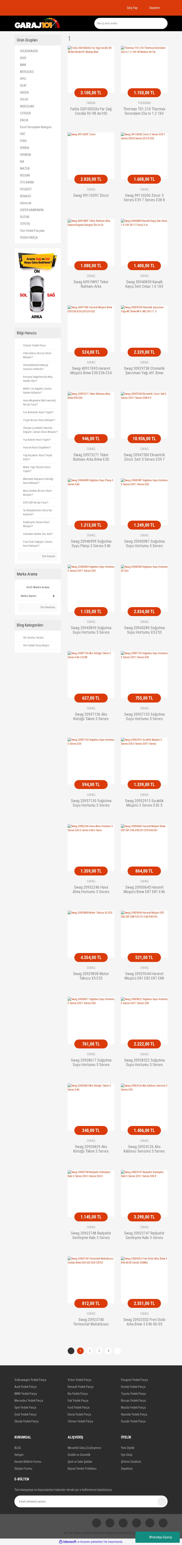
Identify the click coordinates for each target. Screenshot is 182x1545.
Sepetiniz (127, 1468)
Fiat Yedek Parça (78, 1400)
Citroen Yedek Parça (80, 1421)
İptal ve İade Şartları (80, 1461)
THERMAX (144, 103)
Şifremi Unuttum (131, 1461)
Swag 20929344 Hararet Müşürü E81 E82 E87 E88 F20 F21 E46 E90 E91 (144, 976)
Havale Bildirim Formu (27, 1461)
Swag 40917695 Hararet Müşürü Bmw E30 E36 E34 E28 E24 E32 (91, 371)
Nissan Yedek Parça (133, 1400)
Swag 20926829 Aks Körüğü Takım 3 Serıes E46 (91, 1149)
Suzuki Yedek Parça (133, 1421)
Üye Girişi (126, 1455)
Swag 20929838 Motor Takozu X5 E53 (91, 976)
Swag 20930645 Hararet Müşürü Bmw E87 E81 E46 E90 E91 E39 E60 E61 (144, 889)
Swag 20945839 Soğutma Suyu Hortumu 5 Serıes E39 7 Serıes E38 (91, 630)
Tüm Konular (48, 556)
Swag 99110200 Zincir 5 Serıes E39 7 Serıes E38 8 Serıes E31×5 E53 (144, 198)
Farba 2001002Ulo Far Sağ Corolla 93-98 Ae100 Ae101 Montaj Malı (91, 111)
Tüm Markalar (47, 607)
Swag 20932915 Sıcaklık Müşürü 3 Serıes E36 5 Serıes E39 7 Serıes (144, 803)
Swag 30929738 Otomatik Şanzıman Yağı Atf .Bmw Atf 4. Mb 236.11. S (144, 371)
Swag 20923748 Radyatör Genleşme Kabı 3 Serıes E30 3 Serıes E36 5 (91, 1235)
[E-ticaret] (90, 1542)
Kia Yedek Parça (78, 1393)
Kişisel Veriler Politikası (82, 1468)
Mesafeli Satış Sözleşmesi (84, 1448)
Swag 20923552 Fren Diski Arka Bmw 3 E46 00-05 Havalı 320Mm (144, 1322)
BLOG (17, 1448)
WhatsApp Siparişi (160, 1537)
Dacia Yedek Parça (79, 1414)
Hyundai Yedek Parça (134, 1414)
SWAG (91, 189)
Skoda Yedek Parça (26, 1421)
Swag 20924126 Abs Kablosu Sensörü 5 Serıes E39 (144, 1149)
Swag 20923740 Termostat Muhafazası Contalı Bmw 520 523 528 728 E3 (91, 1322)
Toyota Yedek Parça (133, 1393)
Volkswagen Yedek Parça (30, 1380)
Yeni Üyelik (127, 1448)
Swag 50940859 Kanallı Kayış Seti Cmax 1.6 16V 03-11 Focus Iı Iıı (144, 284)
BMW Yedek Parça (25, 1393)
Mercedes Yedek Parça (28, 1400)
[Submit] (162, 1501)
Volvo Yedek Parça (79, 1380)
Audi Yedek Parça (25, 1387)
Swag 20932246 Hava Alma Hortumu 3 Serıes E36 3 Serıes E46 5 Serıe (91, 889)
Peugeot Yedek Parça (134, 1380)
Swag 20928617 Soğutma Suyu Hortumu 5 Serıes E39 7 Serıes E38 (91, 1062)
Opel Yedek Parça (25, 1407)
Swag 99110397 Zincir (91, 195)
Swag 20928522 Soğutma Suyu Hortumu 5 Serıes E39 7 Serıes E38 (144, 1062)
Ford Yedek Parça (78, 1407)
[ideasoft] (68, 1542)
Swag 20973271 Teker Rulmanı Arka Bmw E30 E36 (91, 457)
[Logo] (37, 23)
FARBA (91, 103)
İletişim (19, 1455)
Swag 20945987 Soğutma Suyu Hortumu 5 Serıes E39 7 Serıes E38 (144, 544)
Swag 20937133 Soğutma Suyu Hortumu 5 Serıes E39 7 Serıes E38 (144, 716)
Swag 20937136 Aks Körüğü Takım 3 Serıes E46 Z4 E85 (91, 716)
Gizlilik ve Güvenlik (79, 1455)
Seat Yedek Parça (25, 1414)
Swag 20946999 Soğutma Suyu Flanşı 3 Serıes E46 (91, 543)
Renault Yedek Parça (80, 1387)
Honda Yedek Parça (133, 1387)
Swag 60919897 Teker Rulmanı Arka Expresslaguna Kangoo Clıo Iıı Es (91, 284)
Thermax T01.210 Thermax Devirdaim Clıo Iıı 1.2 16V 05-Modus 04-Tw (144, 111)
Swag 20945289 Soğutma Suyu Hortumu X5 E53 (144, 630)
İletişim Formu (23, 1468)
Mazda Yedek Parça (133, 1407)
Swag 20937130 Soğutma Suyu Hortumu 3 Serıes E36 (91, 803)
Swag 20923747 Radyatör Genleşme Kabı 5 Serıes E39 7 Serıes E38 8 (144, 1235)
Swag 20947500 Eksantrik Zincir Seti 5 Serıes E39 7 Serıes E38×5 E (144, 457)
